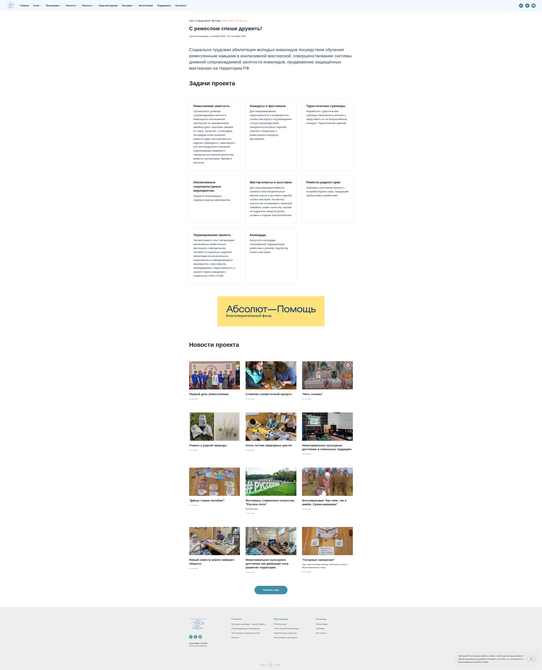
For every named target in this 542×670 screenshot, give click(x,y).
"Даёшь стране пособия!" (207, 500)
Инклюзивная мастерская (286, 637)
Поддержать (164, 5)
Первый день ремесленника (209, 394)
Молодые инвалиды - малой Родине (248, 624)
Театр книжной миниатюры (286, 628)
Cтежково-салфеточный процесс (269, 394)
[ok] (527, 6)
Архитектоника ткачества (285, 633)
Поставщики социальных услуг (245, 633)
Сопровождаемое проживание (245, 628)
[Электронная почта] (533, 6)
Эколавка (320, 628)
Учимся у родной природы (208, 445)
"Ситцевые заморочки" (318, 559)
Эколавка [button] (127, 5)
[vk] (521, 6)
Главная (24, 5)
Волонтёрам (146, 5)
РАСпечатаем (280, 624)
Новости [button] (71, 5)
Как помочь (321, 633)
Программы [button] (53, 5)
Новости (235, 637)
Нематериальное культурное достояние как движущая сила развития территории (267, 563)
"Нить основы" (312, 394)
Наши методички (108, 5)
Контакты (180, 5)
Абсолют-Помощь (234, 20)
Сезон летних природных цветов (269, 445)
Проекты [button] (87, 5)
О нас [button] (36, 5)
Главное (236, 619)
